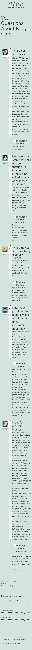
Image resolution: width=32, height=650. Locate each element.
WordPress (17, 643)
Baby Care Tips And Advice (13, 640)
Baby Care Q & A (15, 586)
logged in (13, 601)
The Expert (6, 584)
